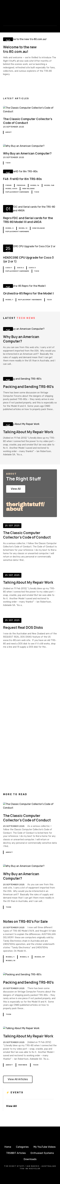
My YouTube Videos (45, 1146)
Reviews (22, 1065)
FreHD (9, 185)
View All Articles (18, 1079)
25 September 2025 (13, 127)
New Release (28, 188)
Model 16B (49, 185)
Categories (22, 1146)
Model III (23, 228)
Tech (8, 163)
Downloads (30, 1159)
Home (7, 1146)
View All (16, 489)
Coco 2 (20, 268)
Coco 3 (32, 268)
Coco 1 (9, 268)
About (9, 132)
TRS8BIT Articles (16, 1153)
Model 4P (40, 957)
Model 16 (34, 185)
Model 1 (9, 299)
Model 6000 (11, 188)
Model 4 (10, 228)
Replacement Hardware (17, 192)
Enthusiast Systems (42, 1153)
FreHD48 (21, 185)
